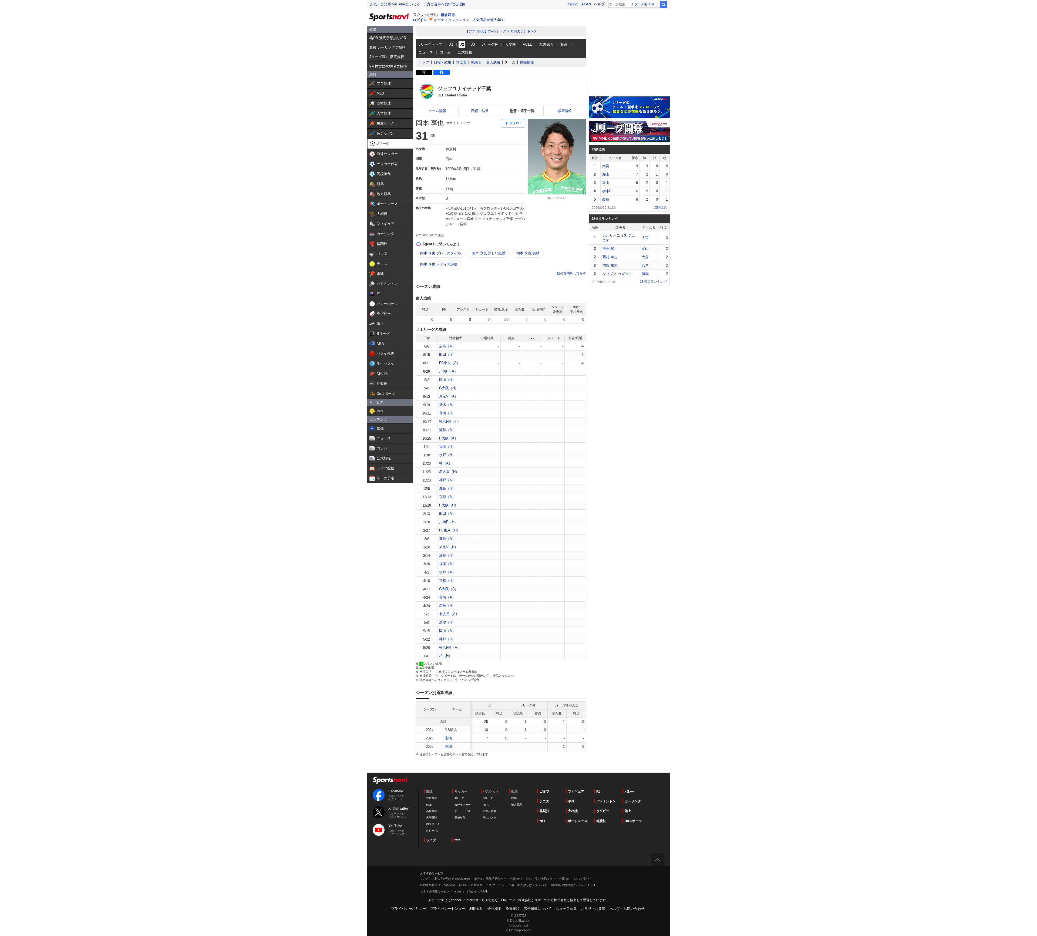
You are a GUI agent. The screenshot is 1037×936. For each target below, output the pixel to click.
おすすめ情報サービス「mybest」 (442, 891)
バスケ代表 (489, 811)
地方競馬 (516, 804)
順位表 (461, 62)
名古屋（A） (449, 614)
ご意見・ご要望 (593, 909)
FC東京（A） (449, 363)
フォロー (515, 123)
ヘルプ (599, 4)
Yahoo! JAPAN (579, 4)
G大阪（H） (448, 388)
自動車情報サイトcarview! (437, 885)
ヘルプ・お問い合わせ (627, 909)
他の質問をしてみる (571, 273)
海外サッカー (462, 804)
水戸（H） (447, 455)
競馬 (514, 798)
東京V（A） (448, 396)
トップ (424, 62)
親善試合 (546, 44)
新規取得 (448, 15)
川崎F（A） (448, 371)
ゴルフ (544, 791)
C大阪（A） (448, 438)
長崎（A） (447, 597)
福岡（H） (447, 447)
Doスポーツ (633, 821)
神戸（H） (447, 639)
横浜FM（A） (450, 647)
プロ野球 (431, 798)
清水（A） (447, 405)
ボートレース (577, 821)
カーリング (633, 801)
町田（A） (447, 513)
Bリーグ (488, 798)
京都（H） (447, 580)
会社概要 (494, 909)
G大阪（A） (448, 589)
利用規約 (476, 909)
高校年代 (459, 817)
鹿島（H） (447, 488)
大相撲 (573, 811)
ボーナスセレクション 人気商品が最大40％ (469, 20)
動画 (564, 44)
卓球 (571, 801)
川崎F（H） (448, 522)
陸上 (628, 811)
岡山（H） (447, 380)
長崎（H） (447, 413)
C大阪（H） (448, 505)
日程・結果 (442, 62)
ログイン (420, 20)
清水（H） (447, 622)
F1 (598, 791)
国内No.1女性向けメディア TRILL (573, 885)
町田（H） (447, 354)
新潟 (645, 274)
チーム (510, 62)
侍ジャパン (433, 830)
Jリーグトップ (430, 44)
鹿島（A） (447, 539)
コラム (445, 52)
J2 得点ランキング (653, 282)
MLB (429, 804)
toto (457, 840)
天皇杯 (510, 44)
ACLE (528, 44)
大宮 (605, 166)
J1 (451, 44)
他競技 (601, 821)
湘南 (605, 174)
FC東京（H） (449, 530)
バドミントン (606, 801)
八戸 (645, 265)
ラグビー (602, 811)
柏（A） (445, 463)
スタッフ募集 (566, 909)
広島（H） (447, 606)
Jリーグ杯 (490, 44)
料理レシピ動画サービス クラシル (481, 885)
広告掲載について (538, 909)
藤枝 (605, 199)
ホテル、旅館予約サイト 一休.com (498, 878)
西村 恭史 (610, 257)
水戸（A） (447, 572)
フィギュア (576, 791)
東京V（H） (448, 547)
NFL (543, 821)
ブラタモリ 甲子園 (646, 4)
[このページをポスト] (424, 72)
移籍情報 (527, 62)
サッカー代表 (462, 811)
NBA (486, 804)
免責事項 (513, 909)
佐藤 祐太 (610, 265)
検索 (663, 4)
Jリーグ (459, 798)
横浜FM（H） (450, 421)
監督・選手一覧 (522, 111)
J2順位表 (660, 207)
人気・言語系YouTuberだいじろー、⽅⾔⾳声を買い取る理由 (418, 4)
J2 (462, 44)
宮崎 (448, 738)
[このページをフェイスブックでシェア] (441, 72)
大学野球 (431, 817)
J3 (473, 44)
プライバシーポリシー (408, 909)
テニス (544, 801)
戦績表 (476, 62)
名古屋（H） (449, 472)
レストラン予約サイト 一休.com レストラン (557, 878)
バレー (629, 791)
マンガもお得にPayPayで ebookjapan (445, 878)
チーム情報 (437, 111)
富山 (605, 183)
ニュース (426, 52)
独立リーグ (433, 824)
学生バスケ (489, 817)
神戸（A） (447, 480)
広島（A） (447, 346)
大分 (645, 257)
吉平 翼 (608, 249)
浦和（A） (447, 430)
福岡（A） (447, 564)
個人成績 (493, 62)
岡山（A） (447, 631)
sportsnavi (390, 780)
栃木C (607, 191)
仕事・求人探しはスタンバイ (527, 885)
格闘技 (544, 811)
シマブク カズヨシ (617, 274)
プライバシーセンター (447, 909)
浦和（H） (447, 555)
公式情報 (465, 52)
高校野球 (431, 811)
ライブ (431, 840)
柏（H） (445, 656)
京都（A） (447, 497)
